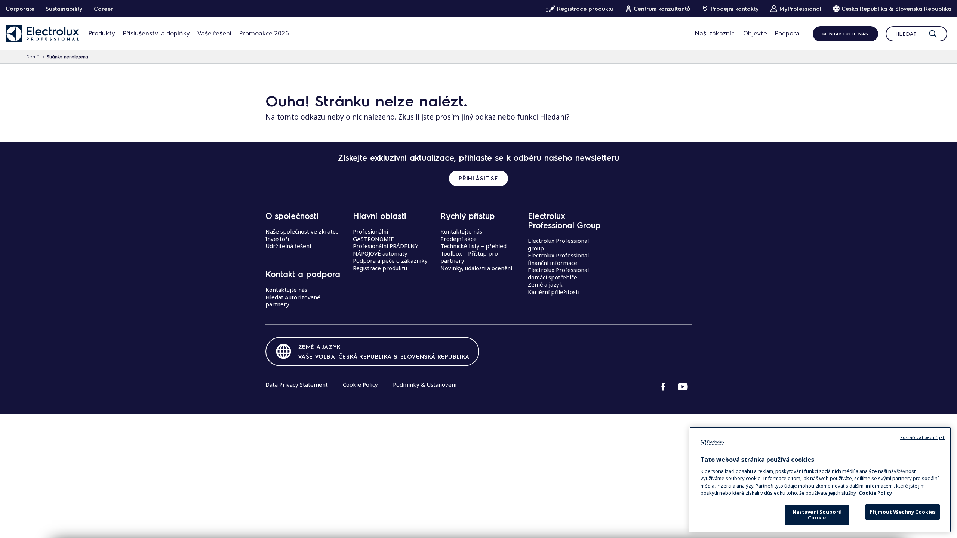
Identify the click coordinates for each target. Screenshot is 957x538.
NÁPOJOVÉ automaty (380, 253)
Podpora (787, 33)
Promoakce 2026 (264, 33)
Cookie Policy (360, 384)
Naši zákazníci (715, 33)
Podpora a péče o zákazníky (390, 260)
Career (103, 8)
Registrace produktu (380, 268)
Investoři (277, 238)
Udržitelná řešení (288, 246)
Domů (32, 56)
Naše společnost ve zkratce (302, 231)
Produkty (101, 33)
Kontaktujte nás (845, 34)
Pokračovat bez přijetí (922, 437)
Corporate (20, 8)
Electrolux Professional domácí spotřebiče (558, 273)
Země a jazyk (545, 284)
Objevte (755, 33)
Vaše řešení (214, 33)
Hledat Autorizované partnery (292, 300)
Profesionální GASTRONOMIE (373, 235)
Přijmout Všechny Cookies (903, 511)
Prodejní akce (458, 238)
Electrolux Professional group (558, 244)
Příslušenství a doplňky (156, 33)
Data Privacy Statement (296, 384)
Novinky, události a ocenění (476, 268)
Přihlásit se (478, 178)
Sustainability (64, 8)
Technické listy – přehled (473, 246)
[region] (820, 479)
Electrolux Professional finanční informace (558, 258)
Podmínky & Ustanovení (424, 384)
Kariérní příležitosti (553, 292)
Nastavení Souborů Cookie (817, 514)
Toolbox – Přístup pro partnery (469, 257)
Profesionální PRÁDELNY (385, 246)
